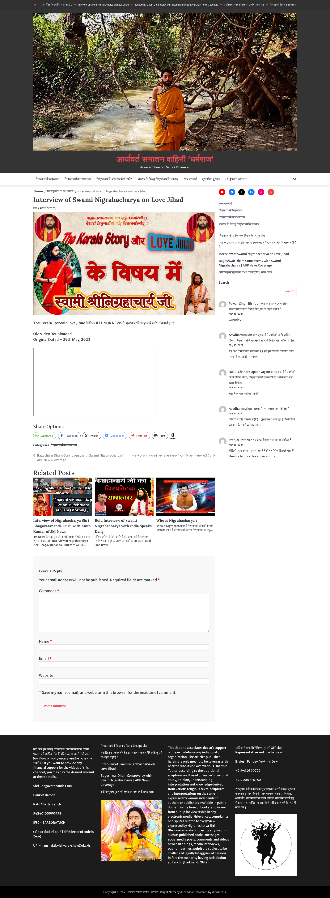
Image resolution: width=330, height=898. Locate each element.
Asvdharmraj (46, 208)
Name (45, 641)
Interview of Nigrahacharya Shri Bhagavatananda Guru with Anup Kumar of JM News (62, 526)
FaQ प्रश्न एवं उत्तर (236, 179)
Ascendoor (187, 892)
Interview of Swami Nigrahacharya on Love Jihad (67, 4)
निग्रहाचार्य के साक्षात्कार (78, 179)
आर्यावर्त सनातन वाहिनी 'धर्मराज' (165, 159)
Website (46, 675)
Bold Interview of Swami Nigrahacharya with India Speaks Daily (123, 526)
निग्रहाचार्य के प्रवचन (47, 179)
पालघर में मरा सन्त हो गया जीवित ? (271, 409)
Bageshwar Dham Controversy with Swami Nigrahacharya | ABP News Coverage (140, 4)
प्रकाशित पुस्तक (211, 179)
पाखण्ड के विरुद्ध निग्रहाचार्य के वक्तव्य (158, 179)
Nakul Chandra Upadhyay (247, 372)
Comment (49, 591)
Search (224, 282)
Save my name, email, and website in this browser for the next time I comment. (109, 692)
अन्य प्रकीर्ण (190, 179)
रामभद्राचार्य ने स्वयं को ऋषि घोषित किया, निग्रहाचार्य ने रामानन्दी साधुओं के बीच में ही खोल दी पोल (262, 377)
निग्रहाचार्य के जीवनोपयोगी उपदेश (114, 179)
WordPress (219, 892)
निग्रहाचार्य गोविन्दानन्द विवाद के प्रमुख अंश (251, 4)
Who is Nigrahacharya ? (176, 520)
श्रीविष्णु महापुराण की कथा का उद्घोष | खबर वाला (208, 4)
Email (45, 658)
